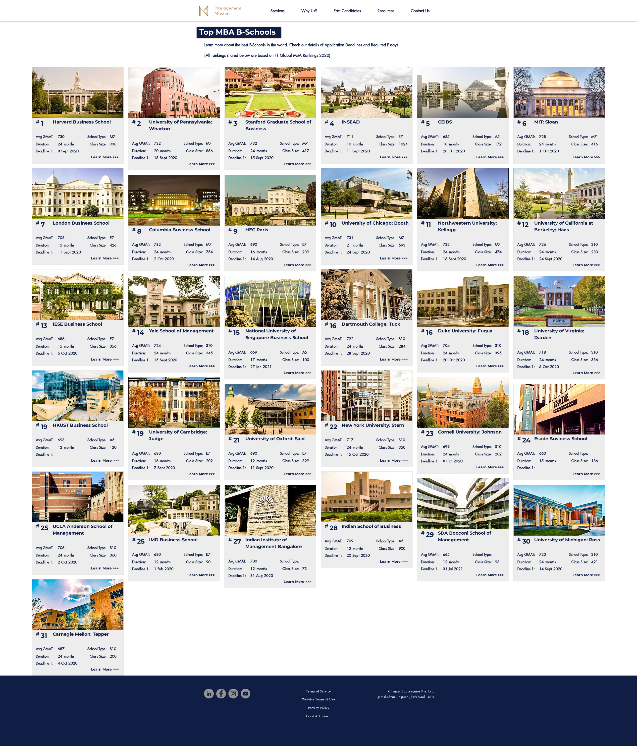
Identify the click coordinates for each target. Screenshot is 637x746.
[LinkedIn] (209, 693)
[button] (277, 11)
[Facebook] (221, 693)
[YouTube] (245, 693)
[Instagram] (233, 693)
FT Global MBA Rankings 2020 (302, 55)
